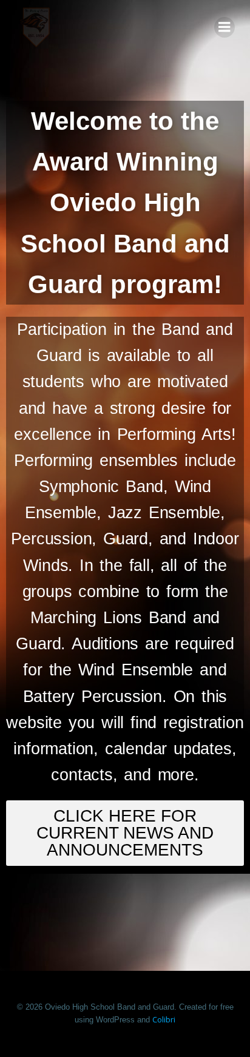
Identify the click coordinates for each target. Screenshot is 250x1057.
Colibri (163, 1019)
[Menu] (224, 27)
